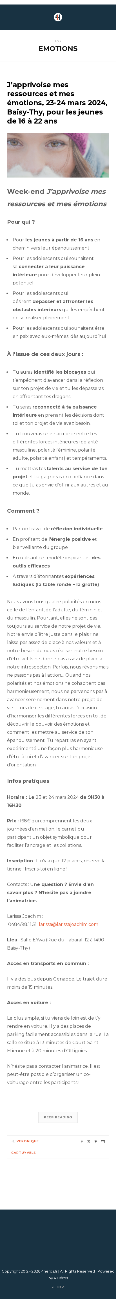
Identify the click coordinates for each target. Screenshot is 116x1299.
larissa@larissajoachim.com (68, 924)
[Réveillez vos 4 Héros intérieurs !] (58, 17)
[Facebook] (82, 1141)
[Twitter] (89, 1141)
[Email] (103, 1141)
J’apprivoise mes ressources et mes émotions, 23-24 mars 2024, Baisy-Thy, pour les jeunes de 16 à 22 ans (57, 102)
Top (59, 1287)
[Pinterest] (96, 1141)
